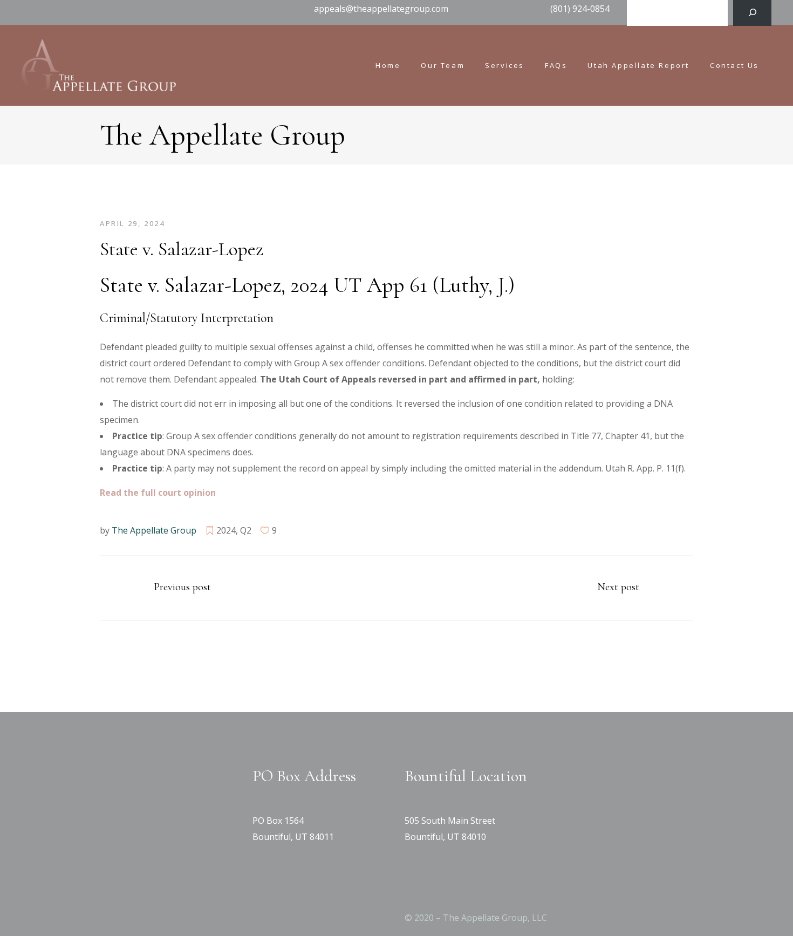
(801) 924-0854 (580, 9)
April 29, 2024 (132, 223)
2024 (226, 530)
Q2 (245, 530)
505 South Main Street (450, 820)
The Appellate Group (154, 530)
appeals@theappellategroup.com (381, 9)
